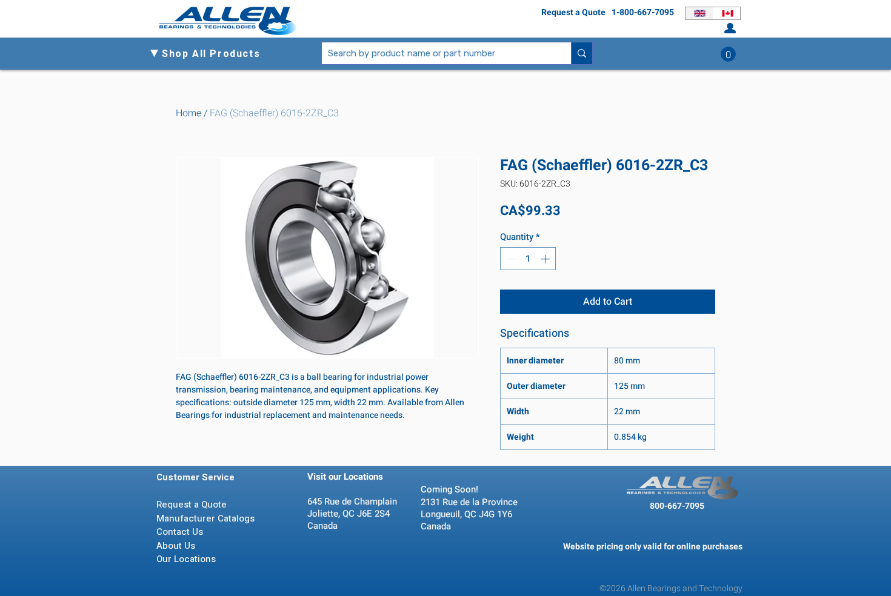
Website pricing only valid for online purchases (653, 546)
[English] (699, 13)
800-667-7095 (677, 506)
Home (188, 113)
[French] (727, 13)
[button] (216, 54)
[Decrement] (510, 259)
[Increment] (546, 259)
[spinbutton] (528, 259)
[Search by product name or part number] (581, 53)
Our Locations (187, 559)
